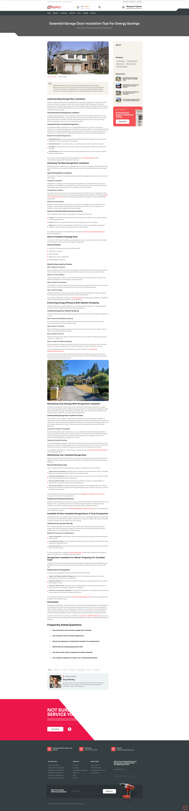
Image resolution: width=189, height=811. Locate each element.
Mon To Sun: (88, 748)
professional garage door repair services (80, 508)
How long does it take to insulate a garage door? (68, 636)
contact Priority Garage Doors (81, 597)
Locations (64, 13)
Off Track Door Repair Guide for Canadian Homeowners (131, 100)
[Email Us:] (113, 749)
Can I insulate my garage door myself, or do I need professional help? (74, 658)
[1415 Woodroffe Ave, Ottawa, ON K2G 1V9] (49, 749)
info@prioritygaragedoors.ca (125, 750)
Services (55, 13)
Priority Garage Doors (88, 158)
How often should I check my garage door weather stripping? (72, 652)
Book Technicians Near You (134, 8)
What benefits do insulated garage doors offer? (67, 647)
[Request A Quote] (123, 7)
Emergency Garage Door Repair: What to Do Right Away (130, 79)
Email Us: (119, 748)
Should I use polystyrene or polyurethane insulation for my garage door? (76, 641)
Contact (93, 13)
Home (48, 13)
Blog (79, 13)
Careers (85, 13)
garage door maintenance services (92, 494)
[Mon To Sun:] (81, 749)
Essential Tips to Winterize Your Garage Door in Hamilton (131, 93)
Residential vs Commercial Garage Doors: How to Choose (131, 86)
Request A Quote (134, 6)
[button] (57, 670)
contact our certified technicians (93, 232)
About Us (72, 13)
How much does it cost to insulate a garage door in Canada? (71, 630)
